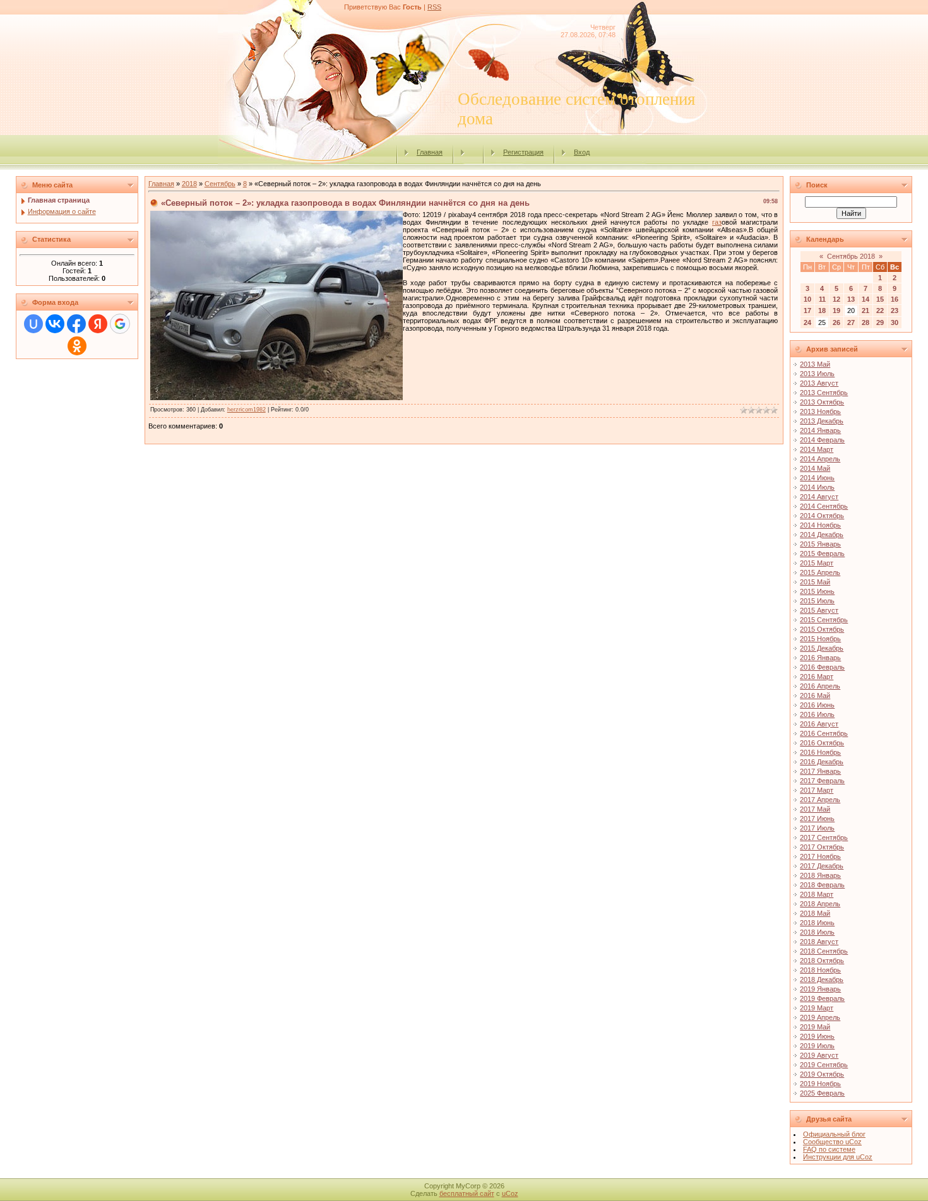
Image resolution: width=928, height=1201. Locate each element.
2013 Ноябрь (820, 411)
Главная (430, 152)
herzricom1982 (246, 409)
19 (836, 310)
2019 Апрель (820, 1017)
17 (807, 310)
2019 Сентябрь (824, 1064)
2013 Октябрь (822, 402)
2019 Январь (820, 989)
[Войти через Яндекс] (97, 323)
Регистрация (523, 152)
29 (880, 322)
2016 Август (819, 724)
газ (717, 222)
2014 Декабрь (821, 534)
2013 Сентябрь (824, 392)
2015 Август (819, 610)
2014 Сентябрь (824, 506)
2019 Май (815, 1027)
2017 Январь (820, 771)
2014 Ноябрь (820, 525)
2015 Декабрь (821, 648)
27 (851, 322)
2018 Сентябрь (824, 951)
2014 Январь (820, 430)
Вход (582, 152)
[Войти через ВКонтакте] (54, 323)
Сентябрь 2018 (851, 256)
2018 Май (815, 913)
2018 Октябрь (822, 960)
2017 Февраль (822, 780)
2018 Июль (817, 932)
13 (851, 299)
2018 (189, 183)
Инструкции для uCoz (837, 1157)
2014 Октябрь (822, 515)
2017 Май (815, 809)
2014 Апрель (820, 459)
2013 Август (819, 383)
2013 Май (815, 364)
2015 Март (816, 563)
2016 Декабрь (821, 762)
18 (822, 310)
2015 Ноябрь (820, 638)
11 (822, 299)
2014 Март (816, 449)
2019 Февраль (822, 998)
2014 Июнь (817, 478)
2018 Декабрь (821, 979)
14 (865, 299)
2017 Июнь (817, 818)
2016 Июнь (817, 705)
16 (894, 299)
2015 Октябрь (822, 629)
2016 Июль (817, 714)
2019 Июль (817, 1046)
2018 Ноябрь (820, 970)
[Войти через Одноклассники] (77, 345)
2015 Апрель (820, 572)
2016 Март (816, 676)
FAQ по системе (829, 1149)
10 (807, 299)
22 (880, 310)
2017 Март (816, 790)
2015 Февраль (822, 553)
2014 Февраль (822, 440)
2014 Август (819, 496)
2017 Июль (817, 828)
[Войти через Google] (120, 324)
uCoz (510, 1193)
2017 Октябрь (822, 847)
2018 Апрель (820, 904)
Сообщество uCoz (832, 1141)
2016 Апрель (820, 686)
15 (880, 299)
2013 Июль (817, 373)
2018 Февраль (822, 885)
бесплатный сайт (466, 1193)
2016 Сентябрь (824, 733)
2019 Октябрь (822, 1074)
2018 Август (819, 941)
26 (836, 322)
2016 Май (815, 695)
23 (894, 310)
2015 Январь (820, 544)
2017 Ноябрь (820, 856)
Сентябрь (220, 183)
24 (807, 322)
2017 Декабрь (821, 866)
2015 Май (815, 582)
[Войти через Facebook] (76, 323)
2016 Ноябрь (820, 752)
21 (865, 310)
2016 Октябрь (822, 743)
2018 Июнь (817, 922)
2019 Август (819, 1055)
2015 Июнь (817, 591)
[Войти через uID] (33, 323)
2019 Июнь (817, 1036)
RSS (434, 7)
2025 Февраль (822, 1093)
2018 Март (816, 894)
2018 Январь (820, 875)
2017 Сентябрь (824, 837)
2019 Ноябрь (820, 1083)
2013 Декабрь (821, 421)
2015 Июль (817, 601)
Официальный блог (834, 1134)
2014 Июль (817, 487)
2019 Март (816, 1008)
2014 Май (815, 468)
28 (865, 322)
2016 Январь (820, 657)
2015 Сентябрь (824, 620)
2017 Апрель (820, 799)
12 (836, 299)
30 (894, 322)
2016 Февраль (822, 667)
